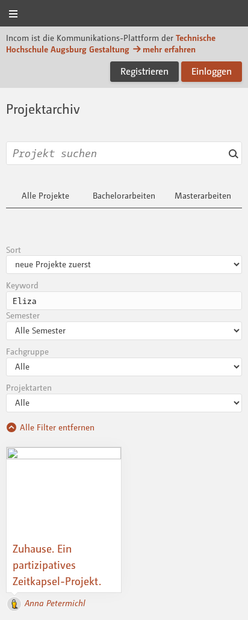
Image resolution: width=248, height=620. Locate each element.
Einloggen (211, 71)
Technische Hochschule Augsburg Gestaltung (110, 43)
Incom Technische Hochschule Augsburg (124, 14)
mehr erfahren (169, 49)
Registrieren (144, 71)
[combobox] (124, 153)
